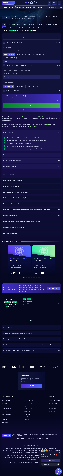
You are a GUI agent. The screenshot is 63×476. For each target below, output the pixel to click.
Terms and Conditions (55, 400)
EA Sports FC (28, 414)
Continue (31, 105)
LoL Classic (5, 422)
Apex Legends (28, 406)
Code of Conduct (53, 411)
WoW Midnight (6, 400)
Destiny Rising (28, 403)
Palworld (26, 419)
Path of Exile (5, 406)
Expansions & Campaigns (26, 16)
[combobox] (31, 61)
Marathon (4, 419)
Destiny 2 (14, 16)
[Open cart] (49, 3)
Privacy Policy (53, 408)
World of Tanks (28, 408)
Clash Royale (27, 411)
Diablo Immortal (6, 414)
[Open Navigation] (59, 3)
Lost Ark (4, 416)
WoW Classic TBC (29, 400)
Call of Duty (5, 411)
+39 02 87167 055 (17, 435)
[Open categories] (61, 7)
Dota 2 (26, 416)
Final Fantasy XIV (6, 408)
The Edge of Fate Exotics (51, 16)
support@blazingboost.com (49, 434)
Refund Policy (53, 403)
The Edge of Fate (38, 16)
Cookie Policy (52, 406)
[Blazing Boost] (31, 3)
